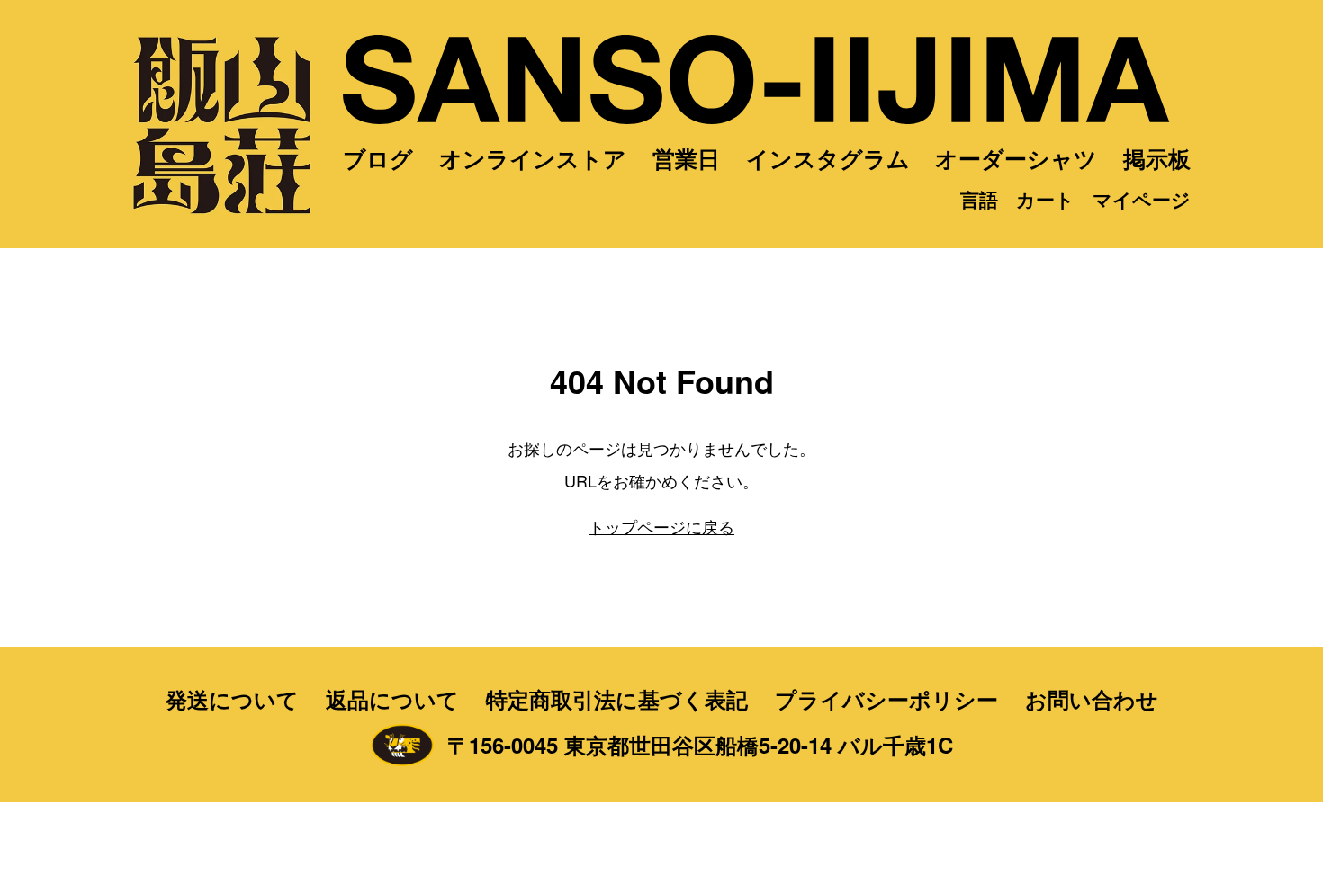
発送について (232, 699)
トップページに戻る (661, 526)
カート (1045, 199)
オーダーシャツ (1016, 158)
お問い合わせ (1091, 699)
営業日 (686, 158)
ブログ (378, 158)
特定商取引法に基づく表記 (617, 699)
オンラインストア (532, 158)
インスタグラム (828, 158)
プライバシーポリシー (886, 699)
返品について (392, 699)
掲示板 (1157, 158)
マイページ (1142, 199)
